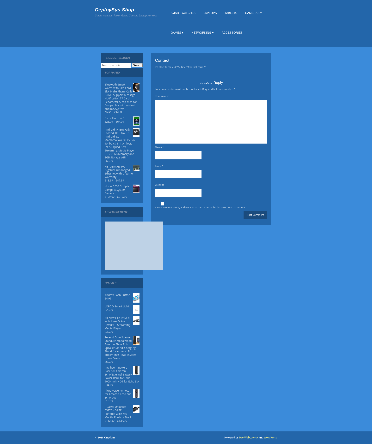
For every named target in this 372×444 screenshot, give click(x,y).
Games (176, 32)
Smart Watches (183, 13)
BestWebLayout (248, 437)
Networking (201, 32)
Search (137, 65)
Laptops (210, 13)
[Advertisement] (134, 246)
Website (159, 184)
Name (159, 147)
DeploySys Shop (114, 9)
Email (159, 166)
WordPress (270, 437)
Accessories (232, 32)
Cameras (252, 13)
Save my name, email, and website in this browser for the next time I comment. (200, 207)
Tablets (231, 13)
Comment (162, 96)
